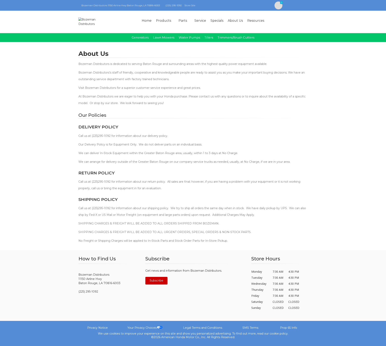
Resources (255, 21)
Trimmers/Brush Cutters (236, 37)
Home (147, 21)
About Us (235, 21)
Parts (183, 21)
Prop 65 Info (288, 328)
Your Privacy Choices (142, 328)
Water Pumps (189, 37)
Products (163, 21)
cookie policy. (279, 333)
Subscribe (156, 280)
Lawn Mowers (163, 37)
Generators (140, 37)
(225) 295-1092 (173, 5)
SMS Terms (250, 328)
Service (200, 21)
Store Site (189, 5)
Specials (216, 21)
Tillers (208, 37)
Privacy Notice (97, 328)
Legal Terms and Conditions (202, 328)
